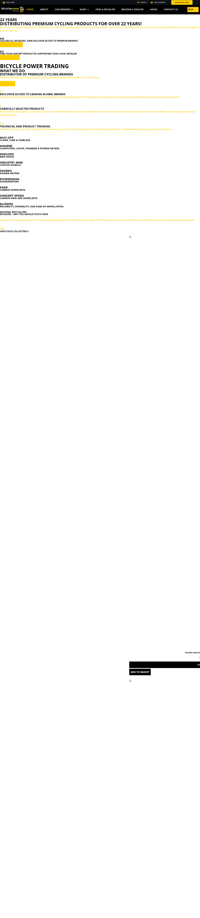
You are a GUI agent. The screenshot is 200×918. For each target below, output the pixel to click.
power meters (9, 173)
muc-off (7, 137)
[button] (158, 2)
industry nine (11, 162)
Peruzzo (7, 154)
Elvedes (6, 204)
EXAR (4, 187)
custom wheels (10, 165)
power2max (9, 179)
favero (6, 170)
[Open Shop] (88, 9)
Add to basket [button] (140, 672)
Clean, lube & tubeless (15, 140)
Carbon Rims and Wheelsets (18, 198)
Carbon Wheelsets (12, 190)
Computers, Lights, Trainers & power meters (29, 148)
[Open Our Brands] (72, 9)
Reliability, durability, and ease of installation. (32, 206)
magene (6, 146)
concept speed (12, 195)
